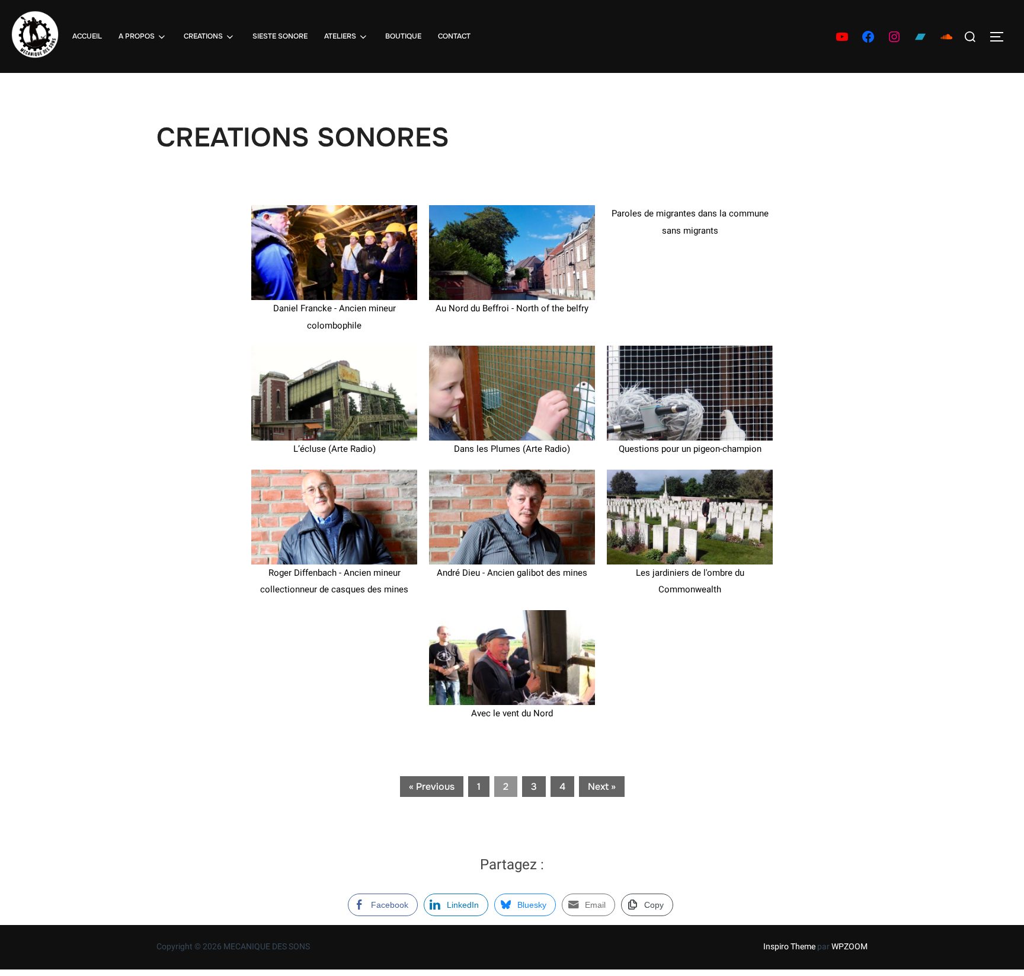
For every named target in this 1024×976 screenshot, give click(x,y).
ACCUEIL (87, 36)
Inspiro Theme (789, 946)
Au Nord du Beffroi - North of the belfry (512, 308)
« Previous (432, 786)
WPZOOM (849, 946)
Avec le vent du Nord (512, 713)
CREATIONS (203, 36)
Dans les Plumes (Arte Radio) (512, 448)
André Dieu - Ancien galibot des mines (512, 572)
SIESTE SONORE (280, 36)
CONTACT (454, 36)
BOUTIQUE (403, 36)
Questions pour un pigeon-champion (690, 448)
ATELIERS (340, 36)
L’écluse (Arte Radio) (334, 448)
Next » (602, 786)
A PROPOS (137, 36)
